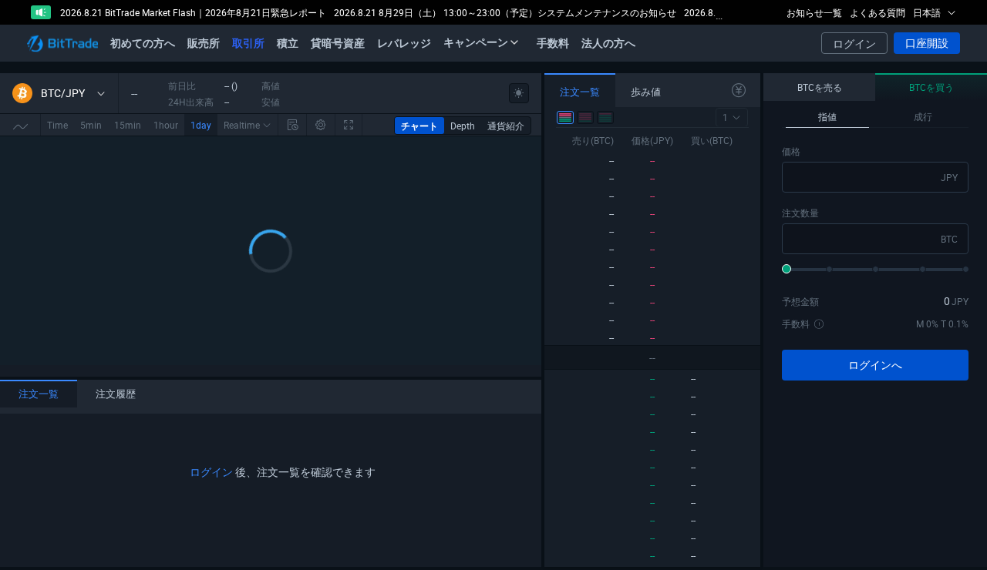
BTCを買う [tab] (931, 87)
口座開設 (926, 42)
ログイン (854, 43)
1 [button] (725, 117)
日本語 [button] (928, 12)
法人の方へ (608, 42)
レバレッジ (404, 42)
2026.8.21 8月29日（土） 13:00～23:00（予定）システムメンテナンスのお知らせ (505, 12)
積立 (287, 42)
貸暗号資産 (338, 42)
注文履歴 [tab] (116, 394)
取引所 (248, 42)
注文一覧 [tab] (39, 394)
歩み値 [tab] (646, 92)
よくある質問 (877, 12)
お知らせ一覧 (814, 12)
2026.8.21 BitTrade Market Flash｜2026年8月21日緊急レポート (193, 12)
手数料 (553, 42)
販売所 (203, 42)
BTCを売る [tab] (819, 87)
